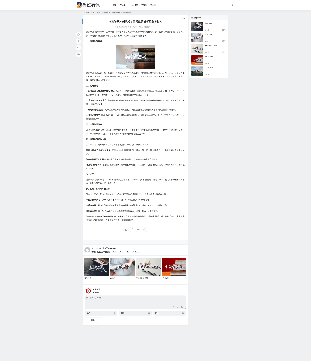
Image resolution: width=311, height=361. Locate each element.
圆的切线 (87, 278)
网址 (157, 313)
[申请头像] (183, 290)
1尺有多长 (166, 278)
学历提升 (123, 5)
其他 (93, 12)
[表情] (178, 307)
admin (99, 248)
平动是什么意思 (142, 278)
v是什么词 (209, 68)
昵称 (88, 313)
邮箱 (122, 313)
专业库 (153, 5)
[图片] (182, 307)
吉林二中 (113, 278)
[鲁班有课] (90, 5)
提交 (93, 320)
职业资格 (134, 5)
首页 (115, 5)
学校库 (144, 5)
